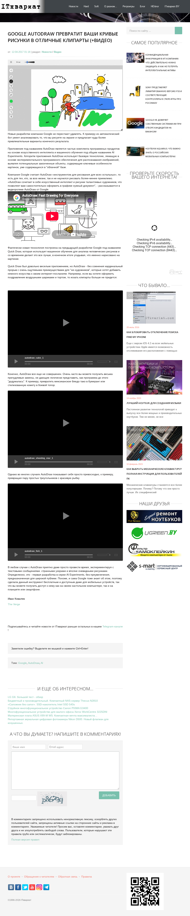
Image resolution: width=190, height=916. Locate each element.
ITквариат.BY (172, 6)
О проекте (14, 876)
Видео (57, 52)
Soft (96, 6)
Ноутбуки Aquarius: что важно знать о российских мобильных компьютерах (163, 152)
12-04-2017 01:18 (21, 52)
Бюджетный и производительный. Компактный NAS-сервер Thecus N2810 (53, 700)
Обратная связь (67, 876)
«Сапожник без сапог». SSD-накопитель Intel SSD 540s (41, 704)
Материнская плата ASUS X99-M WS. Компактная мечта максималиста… (52, 715)
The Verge (14, 604)
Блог (142, 6)
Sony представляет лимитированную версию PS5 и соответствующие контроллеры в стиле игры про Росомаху (163, 95)
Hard (86, 6)
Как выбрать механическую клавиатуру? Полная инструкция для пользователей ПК (154, 473)
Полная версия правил (25, 839)
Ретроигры (128, 6)
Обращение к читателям (39, 876)
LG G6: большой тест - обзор (25, 697)
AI (42, 662)
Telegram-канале (112, 626)
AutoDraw (33, 662)
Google (22, 662)
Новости (73, 6)
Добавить (109, 795)
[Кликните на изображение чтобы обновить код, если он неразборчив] (52, 798)
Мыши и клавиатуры (156, 430)
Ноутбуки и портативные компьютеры (150, 366)
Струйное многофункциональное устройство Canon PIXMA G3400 (48, 708)
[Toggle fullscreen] (115, 361)
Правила (86, 876)
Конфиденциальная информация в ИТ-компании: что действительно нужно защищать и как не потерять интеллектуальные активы (162, 62)
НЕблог (155, 6)
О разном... (110, 6)
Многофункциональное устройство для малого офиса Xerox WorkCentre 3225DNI (57, 711)
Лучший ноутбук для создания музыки (154, 403)
